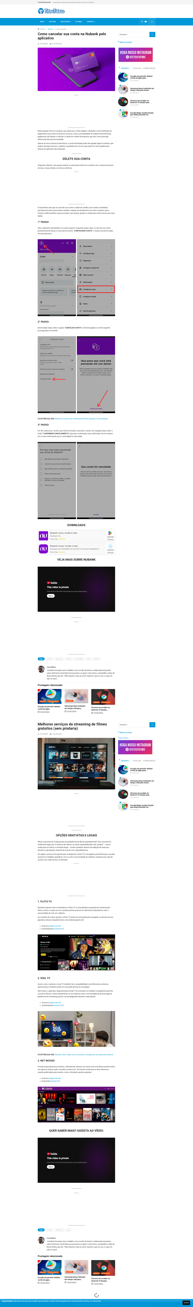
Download (110, 537)
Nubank (96, 659)
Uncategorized (107, 701)
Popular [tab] (137, 68)
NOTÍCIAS (52, 21)
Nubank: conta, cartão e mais (63, 533)
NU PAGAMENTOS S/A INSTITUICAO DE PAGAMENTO (78, 549)
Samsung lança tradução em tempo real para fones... (142, 89)
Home (42, 29)
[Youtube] (146, 22)
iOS (62, 929)
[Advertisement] (118, 12)
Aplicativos (59, 659)
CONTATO (90, 21)
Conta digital (79, 659)
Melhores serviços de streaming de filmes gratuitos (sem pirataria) (81, 419)
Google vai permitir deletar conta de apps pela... (141, 77)
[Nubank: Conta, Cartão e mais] (43, 549)
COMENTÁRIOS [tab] (149, 68)
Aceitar (186, 1303)
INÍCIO (42, 21)
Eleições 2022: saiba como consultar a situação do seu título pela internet (84, 1055)
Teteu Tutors (123, 738)
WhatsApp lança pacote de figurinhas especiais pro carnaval (70, 2)
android (49, 659)
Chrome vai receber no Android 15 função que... (140, 101)
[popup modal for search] (152, 21)
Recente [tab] (125, 68)
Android (50, 29)
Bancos (69, 659)
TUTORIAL (78, 21)
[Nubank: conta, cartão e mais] (43, 536)
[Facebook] (142, 22)
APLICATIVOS (65, 21)
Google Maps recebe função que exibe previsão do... (142, 114)
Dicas (88, 659)
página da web (55, 926)
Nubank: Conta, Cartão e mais (64, 546)
